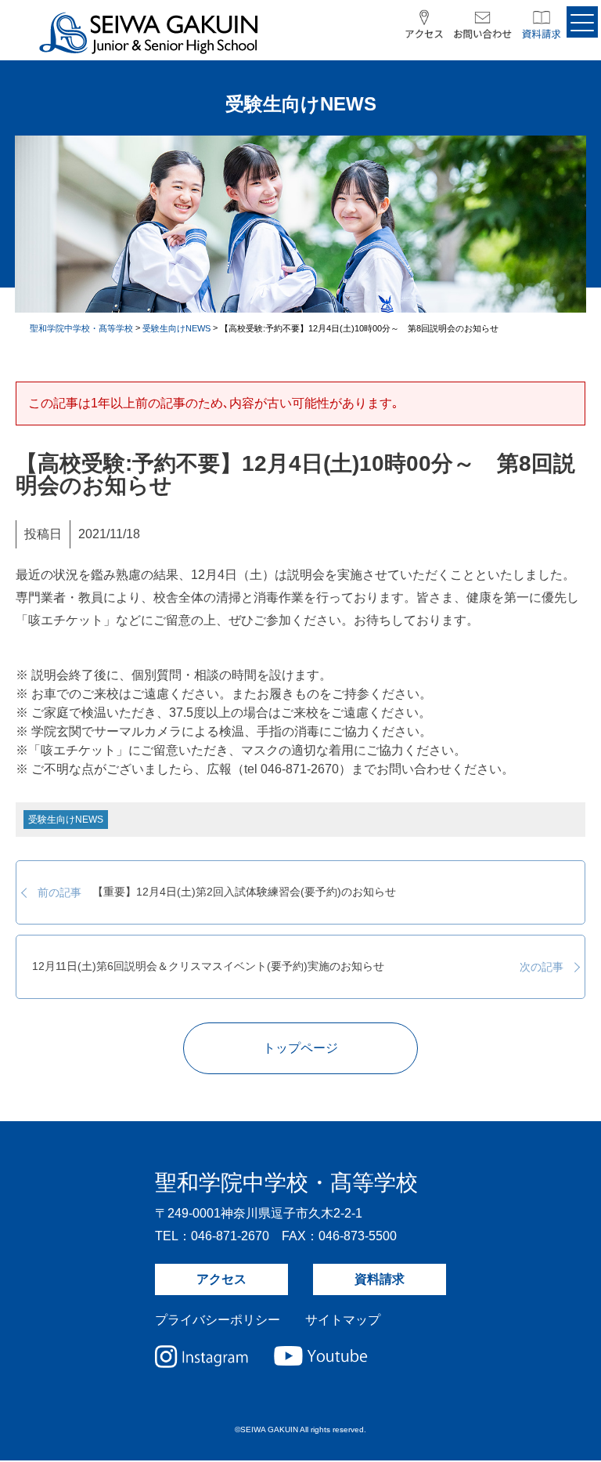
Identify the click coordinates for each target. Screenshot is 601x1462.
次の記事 (297, 967)
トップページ (300, 1048)
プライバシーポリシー (217, 1319)
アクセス (221, 1279)
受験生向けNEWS (65, 819)
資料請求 (379, 1279)
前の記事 (217, 892)
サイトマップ (342, 1319)
